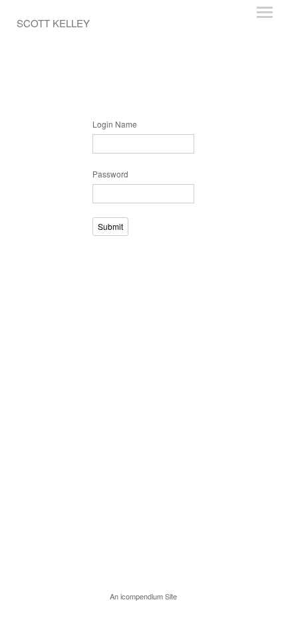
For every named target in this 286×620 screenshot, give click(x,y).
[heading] (53, 23)
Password (110, 173)
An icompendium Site (143, 596)
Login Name (114, 124)
